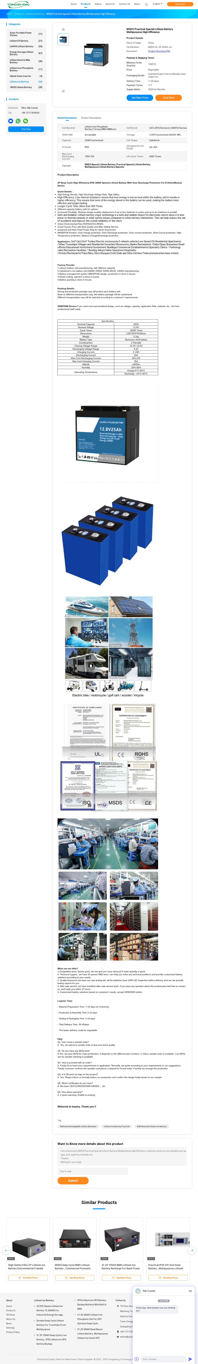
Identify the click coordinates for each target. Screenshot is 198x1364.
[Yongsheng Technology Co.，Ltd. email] (10, 120)
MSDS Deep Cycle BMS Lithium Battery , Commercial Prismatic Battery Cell (141, 1268)
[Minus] (190, 1291)
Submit (73, 1181)
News (9, 1323)
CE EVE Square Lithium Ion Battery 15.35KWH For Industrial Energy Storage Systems (50, 1311)
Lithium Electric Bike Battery (26, 61)
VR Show (10, 1315)
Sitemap (10, 1328)
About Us (10, 1319)
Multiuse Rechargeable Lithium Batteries (78, 1126)
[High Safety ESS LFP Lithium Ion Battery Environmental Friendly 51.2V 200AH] (96, 1239)
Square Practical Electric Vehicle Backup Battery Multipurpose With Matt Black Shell (46, 1268)
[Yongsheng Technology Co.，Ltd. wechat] (25, 120)
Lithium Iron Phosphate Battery (26, 69)
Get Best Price (140, 97)
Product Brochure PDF (159, 51)
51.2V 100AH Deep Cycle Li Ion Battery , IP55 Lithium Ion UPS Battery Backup (52, 1339)
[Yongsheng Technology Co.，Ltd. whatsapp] (18, 120)
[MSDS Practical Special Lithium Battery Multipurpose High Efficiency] (97, 54)
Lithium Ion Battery (26, 81)
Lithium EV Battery (26, 41)
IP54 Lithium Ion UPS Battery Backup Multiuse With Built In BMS (91, 1304)
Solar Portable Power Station (26, 34)
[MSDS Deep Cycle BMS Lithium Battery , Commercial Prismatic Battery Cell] (143, 1239)
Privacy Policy (13, 1332)
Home (9, 1306)
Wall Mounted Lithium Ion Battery (151, 1126)
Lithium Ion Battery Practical (116, 1126)
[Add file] (137, 1359)
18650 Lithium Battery (26, 87)
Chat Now (180, 4)
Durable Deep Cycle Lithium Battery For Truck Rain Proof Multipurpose (51, 1325)
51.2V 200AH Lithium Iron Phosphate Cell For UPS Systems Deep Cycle (90, 1319)
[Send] (190, 1359)
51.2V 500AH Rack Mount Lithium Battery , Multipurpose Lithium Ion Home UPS (92, 1333)
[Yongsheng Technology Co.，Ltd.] (18, 4)
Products (10, 1310)
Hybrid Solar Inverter (26, 76)
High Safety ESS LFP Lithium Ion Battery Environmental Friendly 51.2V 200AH (95, 1268)
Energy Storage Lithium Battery (26, 53)
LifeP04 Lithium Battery (26, 46)
